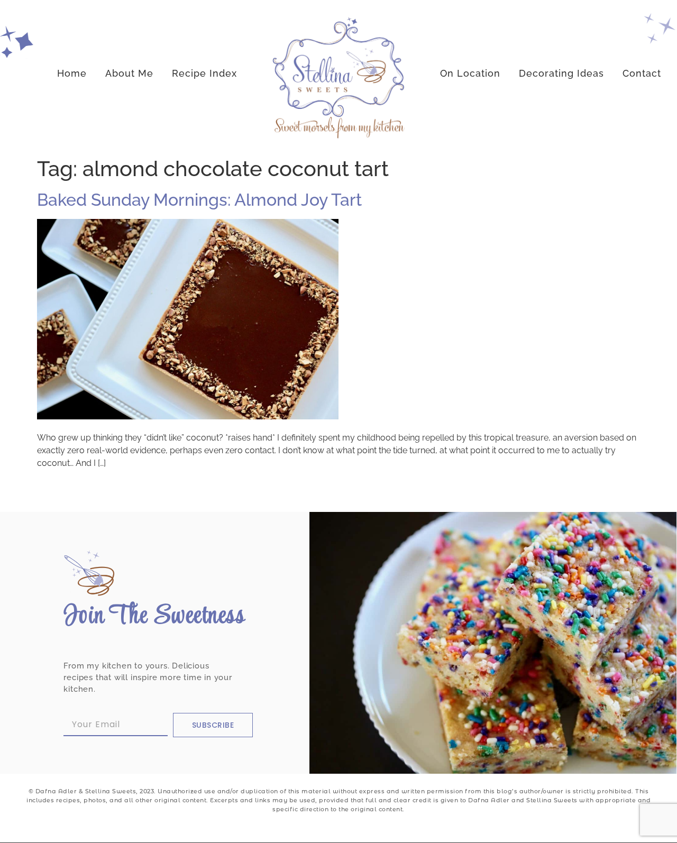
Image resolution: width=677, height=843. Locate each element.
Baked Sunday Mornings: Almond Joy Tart (199, 199)
